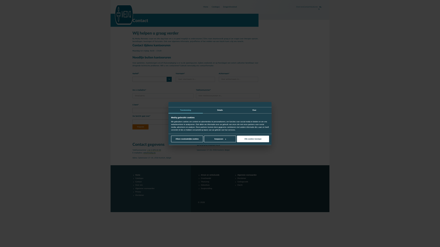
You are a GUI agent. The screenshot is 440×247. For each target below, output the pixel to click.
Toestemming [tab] (185, 110)
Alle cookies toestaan (252, 139)
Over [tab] (254, 110)
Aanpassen (218, 139)
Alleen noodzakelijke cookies (187, 139)
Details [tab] (220, 110)
